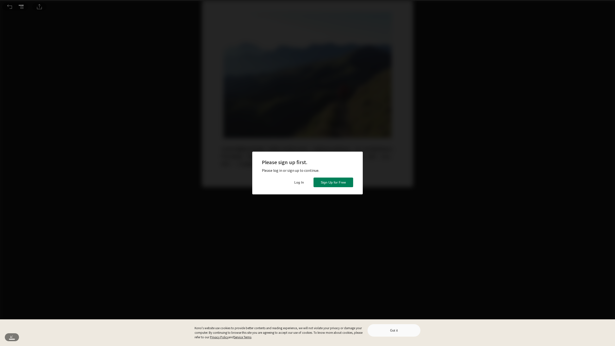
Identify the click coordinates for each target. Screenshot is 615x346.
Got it (394, 330)
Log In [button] (299, 182)
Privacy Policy (219, 337)
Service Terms (242, 337)
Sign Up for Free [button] (333, 182)
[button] (9, 7)
